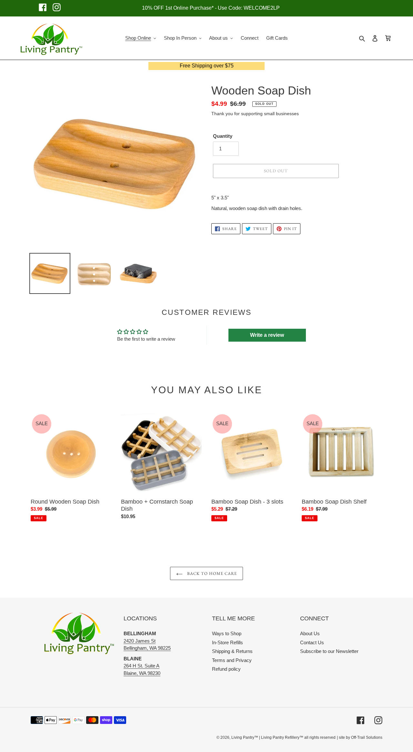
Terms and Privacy (232, 660)
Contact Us (312, 642)
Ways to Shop (226, 633)
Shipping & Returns (232, 651)
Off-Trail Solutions (366, 737)
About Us (310, 633)
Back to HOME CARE (211, 573)
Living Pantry (242, 737)
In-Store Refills (227, 642)
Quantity (222, 136)
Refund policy (226, 669)
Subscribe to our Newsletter (329, 651)
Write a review (267, 335)
